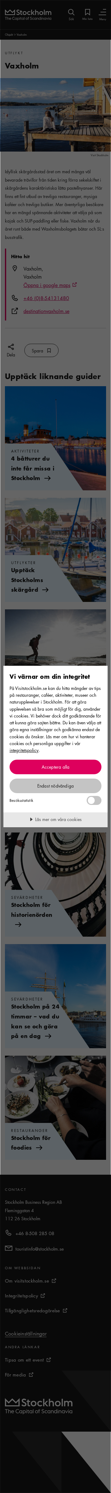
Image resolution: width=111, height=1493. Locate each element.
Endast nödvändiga (55, 786)
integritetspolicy (24, 750)
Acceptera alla (56, 767)
